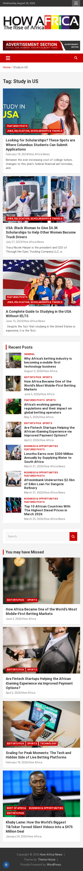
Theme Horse (46, 859)
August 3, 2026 (33, 371)
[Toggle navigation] (8, 58)
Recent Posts (20, 347)
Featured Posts (17, 126)
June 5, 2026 (32, 394)
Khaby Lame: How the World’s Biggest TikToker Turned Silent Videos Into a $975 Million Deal (39, 826)
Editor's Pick (32, 377)
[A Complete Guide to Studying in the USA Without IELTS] (41, 283)
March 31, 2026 (33, 466)
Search (73, 536)
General (29, 354)
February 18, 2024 (17, 154)
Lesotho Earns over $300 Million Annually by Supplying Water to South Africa (48, 458)
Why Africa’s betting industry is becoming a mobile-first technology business (48, 362)
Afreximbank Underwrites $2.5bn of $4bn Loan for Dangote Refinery (49, 484)
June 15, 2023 (14, 321)
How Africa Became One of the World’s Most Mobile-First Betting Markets (49, 385)
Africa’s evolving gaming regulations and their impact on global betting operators (48, 408)
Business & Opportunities (41, 446)
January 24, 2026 (16, 836)
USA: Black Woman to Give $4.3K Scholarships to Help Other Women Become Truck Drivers (41, 232)
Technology (48, 743)
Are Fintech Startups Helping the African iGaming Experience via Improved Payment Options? (49, 431)
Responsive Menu (76, 3)
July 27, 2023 (14, 241)
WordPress (54, 864)
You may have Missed (25, 552)
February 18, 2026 (17, 762)
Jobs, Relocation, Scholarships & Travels (34, 131)
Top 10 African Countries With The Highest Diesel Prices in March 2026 (47, 510)
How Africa (50, 371)
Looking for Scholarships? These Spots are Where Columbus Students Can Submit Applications (40, 144)
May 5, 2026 (31, 417)
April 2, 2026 (31, 440)
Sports (47, 377)
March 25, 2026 (33, 518)
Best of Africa (16, 808)
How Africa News (39, 154)
